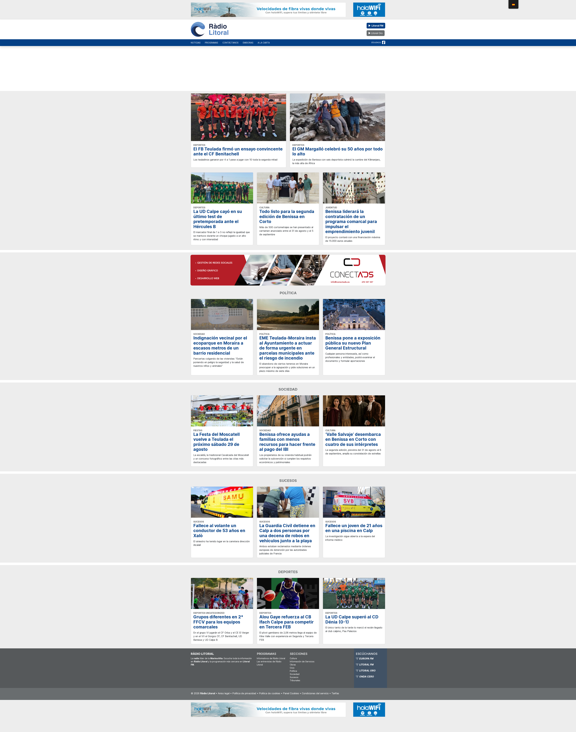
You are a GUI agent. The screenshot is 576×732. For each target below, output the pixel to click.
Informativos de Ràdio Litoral (271, 658)
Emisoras (248, 42)
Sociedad (294, 674)
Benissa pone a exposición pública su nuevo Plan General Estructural (352, 343)
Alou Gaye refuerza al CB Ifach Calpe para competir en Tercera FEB (286, 621)
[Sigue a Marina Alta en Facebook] (383, 43)
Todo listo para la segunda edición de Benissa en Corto (286, 216)
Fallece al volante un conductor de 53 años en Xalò (219, 530)
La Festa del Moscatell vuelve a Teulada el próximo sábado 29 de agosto (216, 442)
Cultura (293, 658)
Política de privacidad (244, 693)
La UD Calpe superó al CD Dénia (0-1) (351, 619)
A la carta (264, 42)
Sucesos (294, 677)
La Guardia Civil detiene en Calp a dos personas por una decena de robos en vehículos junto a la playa (287, 533)
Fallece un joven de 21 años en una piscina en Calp (353, 528)
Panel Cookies (291, 693)
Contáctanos (230, 42)
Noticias (196, 42)
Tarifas (335, 693)
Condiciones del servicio (315, 693)
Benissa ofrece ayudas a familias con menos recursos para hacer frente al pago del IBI (287, 442)
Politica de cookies (269, 693)
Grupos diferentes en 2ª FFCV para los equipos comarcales (218, 621)
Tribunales (295, 680)
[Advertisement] (288, 70)
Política (293, 671)
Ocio (292, 668)
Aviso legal (224, 693)
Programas (211, 42)
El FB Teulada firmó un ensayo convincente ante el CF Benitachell (238, 151)
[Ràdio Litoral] (209, 29)
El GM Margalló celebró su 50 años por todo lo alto (337, 151)
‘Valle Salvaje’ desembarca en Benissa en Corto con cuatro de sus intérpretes (353, 439)
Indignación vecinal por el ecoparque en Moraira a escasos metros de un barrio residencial (220, 345)
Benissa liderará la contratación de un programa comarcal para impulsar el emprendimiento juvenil (351, 221)
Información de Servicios (302, 661)
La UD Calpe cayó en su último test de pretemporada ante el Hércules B (217, 219)
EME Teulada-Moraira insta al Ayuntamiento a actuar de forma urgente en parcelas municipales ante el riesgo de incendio (287, 348)
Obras (293, 664)
